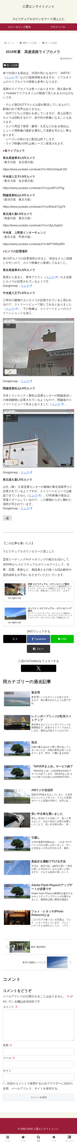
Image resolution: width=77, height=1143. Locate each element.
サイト (7, 1070)
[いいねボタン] (7, 518)
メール (9, 1057)
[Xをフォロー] (38, 668)
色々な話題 (12, 65)
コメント (10, 1006)
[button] (38, 649)
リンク (10, 77)
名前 (7, 1045)
